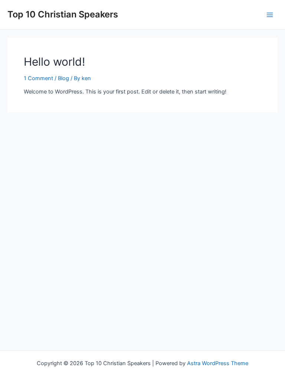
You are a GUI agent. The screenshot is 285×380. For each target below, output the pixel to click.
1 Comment (38, 78)
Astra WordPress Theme (217, 363)
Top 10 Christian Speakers (62, 14)
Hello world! (54, 61)
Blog (63, 78)
